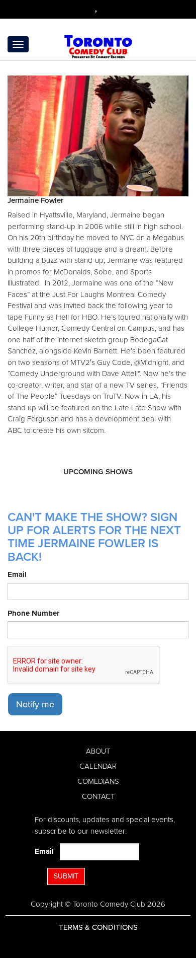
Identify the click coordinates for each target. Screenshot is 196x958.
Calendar (98, 766)
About (98, 751)
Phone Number (33, 613)
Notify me (35, 704)
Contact (98, 796)
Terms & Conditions (98, 927)
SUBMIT (66, 876)
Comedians (98, 781)
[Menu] (18, 44)
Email (17, 574)
